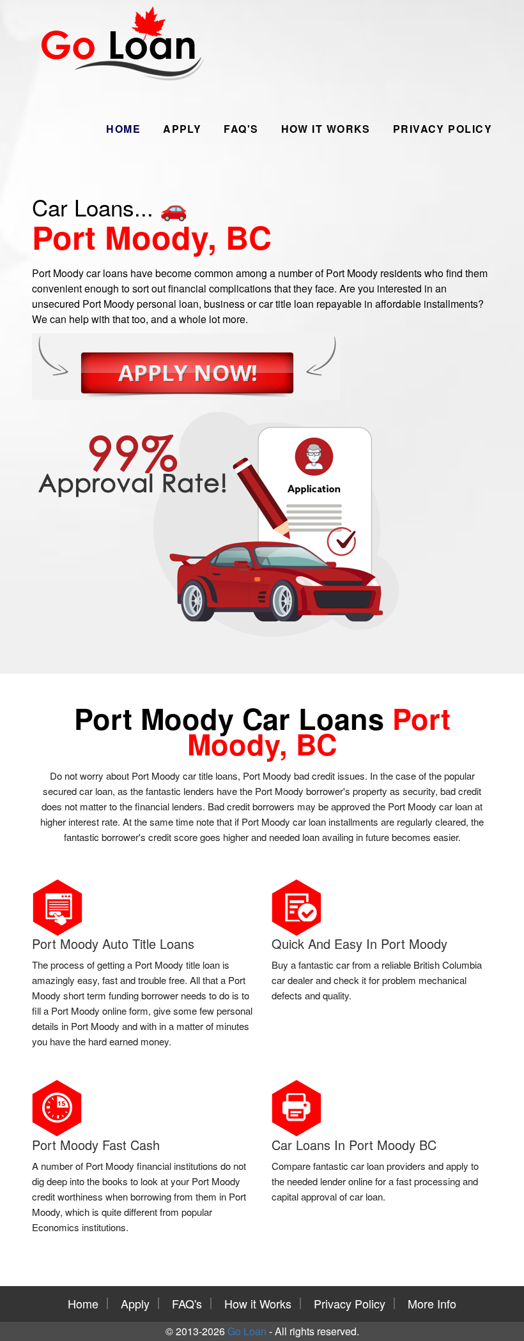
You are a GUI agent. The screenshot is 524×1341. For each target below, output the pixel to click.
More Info (432, 1303)
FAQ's (241, 128)
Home (123, 128)
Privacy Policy (442, 128)
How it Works (326, 128)
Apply (182, 128)
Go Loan (246, 1331)
